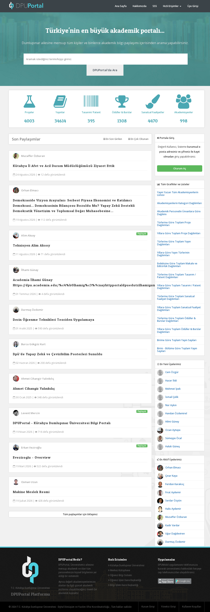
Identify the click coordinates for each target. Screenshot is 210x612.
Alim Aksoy (28, 235)
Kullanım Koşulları (191, 606)
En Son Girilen (113, 139)
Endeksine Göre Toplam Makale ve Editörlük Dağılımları (177, 265)
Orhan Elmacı (30, 190)
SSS (155, 6)
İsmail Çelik (171, 397)
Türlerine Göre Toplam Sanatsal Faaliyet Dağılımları (176, 298)
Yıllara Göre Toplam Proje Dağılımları (178, 233)
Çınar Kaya (171, 475)
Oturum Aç (179, 168)
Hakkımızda (139, 6)
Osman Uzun (29, 482)
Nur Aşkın (171, 405)
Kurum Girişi (148, 606)
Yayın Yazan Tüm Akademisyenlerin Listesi (177, 194)
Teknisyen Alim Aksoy (31, 245)
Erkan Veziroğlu (31, 447)
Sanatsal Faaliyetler (153, 117)
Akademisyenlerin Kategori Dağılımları (179, 203)
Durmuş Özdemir (32, 310)
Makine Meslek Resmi (31, 492)
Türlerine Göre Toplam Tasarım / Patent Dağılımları (176, 276)
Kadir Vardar (172, 525)
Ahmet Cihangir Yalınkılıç (37, 378)
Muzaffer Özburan (33, 156)
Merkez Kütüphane (120, 570)
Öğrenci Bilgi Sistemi (121, 575)
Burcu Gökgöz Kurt (33, 344)
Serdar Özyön (173, 500)
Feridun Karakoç (174, 484)
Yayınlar (60, 117)
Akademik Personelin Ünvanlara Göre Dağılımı (179, 213)
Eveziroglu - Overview (32, 457)
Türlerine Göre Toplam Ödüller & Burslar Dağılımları (176, 319)
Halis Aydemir (173, 508)
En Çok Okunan (139, 139)
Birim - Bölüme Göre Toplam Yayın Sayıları (177, 350)
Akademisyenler (183, 117)
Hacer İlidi (171, 380)
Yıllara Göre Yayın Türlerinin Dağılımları (173, 254)
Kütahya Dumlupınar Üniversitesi (127, 565)
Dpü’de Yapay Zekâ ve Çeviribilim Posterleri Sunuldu (58, 354)
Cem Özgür (172, 372)
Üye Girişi (192, 6)
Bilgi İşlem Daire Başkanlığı (124, 585)
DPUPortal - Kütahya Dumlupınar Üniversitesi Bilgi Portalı (62, 423)
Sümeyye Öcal (173, 438)
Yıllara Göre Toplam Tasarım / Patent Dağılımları (179, 287)
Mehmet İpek (173, 388)
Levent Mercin (30, 413)
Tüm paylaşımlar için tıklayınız (80, 514)
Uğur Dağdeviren (175, 533)
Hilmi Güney (172, 421)
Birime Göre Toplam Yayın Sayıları (176, 340)
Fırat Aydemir (173, 492)
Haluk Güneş (172, 446)
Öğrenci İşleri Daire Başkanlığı (125, 580)
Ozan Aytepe (172, 430)
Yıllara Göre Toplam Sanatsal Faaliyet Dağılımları (179, 309)
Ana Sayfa (121, 6)
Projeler (29, 117)
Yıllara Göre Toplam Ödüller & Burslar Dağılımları (179, 330)
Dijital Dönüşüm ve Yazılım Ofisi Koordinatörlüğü (84, 606)
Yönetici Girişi (168, 606)
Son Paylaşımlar (26, 139)
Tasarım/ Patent (91, 117)
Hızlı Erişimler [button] (171, 6)
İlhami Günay (29, 270)
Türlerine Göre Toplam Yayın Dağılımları (174, 243)
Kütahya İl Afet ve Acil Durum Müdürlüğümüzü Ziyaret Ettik (64, 166)
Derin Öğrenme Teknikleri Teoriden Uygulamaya (53, 319)
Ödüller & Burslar (122, 117)
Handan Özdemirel (176, 413)
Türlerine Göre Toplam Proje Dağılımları (174, 224)
